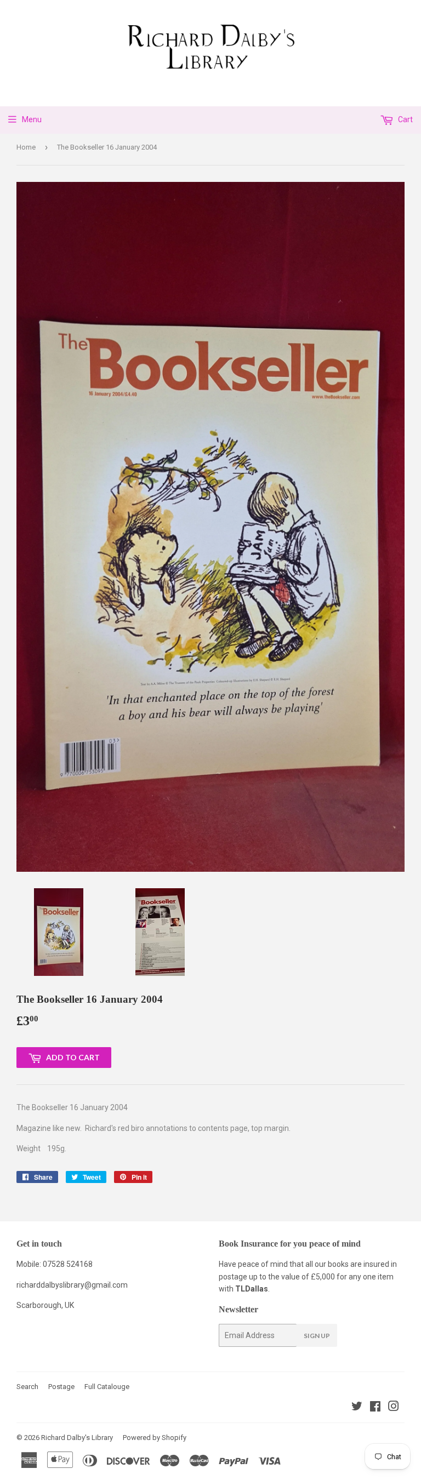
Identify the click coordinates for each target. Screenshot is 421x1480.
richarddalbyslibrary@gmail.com (72, 1285)
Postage (61, 1386)
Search (27, 1386)
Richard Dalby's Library (77, 1437)
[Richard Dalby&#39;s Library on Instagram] (393, 1407)
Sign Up (317, 1336)
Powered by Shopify (154, 1437)
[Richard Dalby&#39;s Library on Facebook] (375, 1407)
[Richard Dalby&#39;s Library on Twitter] (356, 1407)
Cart (404, 119)
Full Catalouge (106, 1386)
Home (26, 147)
